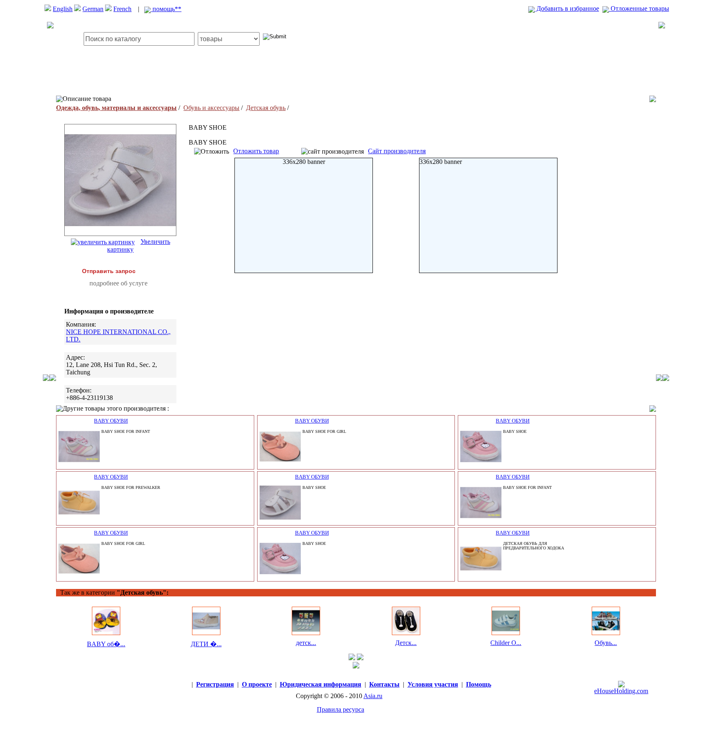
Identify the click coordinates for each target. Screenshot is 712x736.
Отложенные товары (639, 8)
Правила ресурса (340, 709)
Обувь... (606, 642)
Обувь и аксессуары (211, 107)
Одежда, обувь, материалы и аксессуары (116, 107)
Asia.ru (372, 695)
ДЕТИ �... (206, 643)
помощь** (166, 8)
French (122, 8)
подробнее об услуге (118, 283)
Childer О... (505, 642)
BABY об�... (106, 643)
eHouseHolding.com (621, 690)
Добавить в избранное (567, 8)
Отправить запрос (109, 271)
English (63, 8)
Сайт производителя (397, 150)
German (92, 8)
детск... (306, 642)
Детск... (406, 642)
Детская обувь (266, 107)
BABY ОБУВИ (111, 421)
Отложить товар (256, 150)
